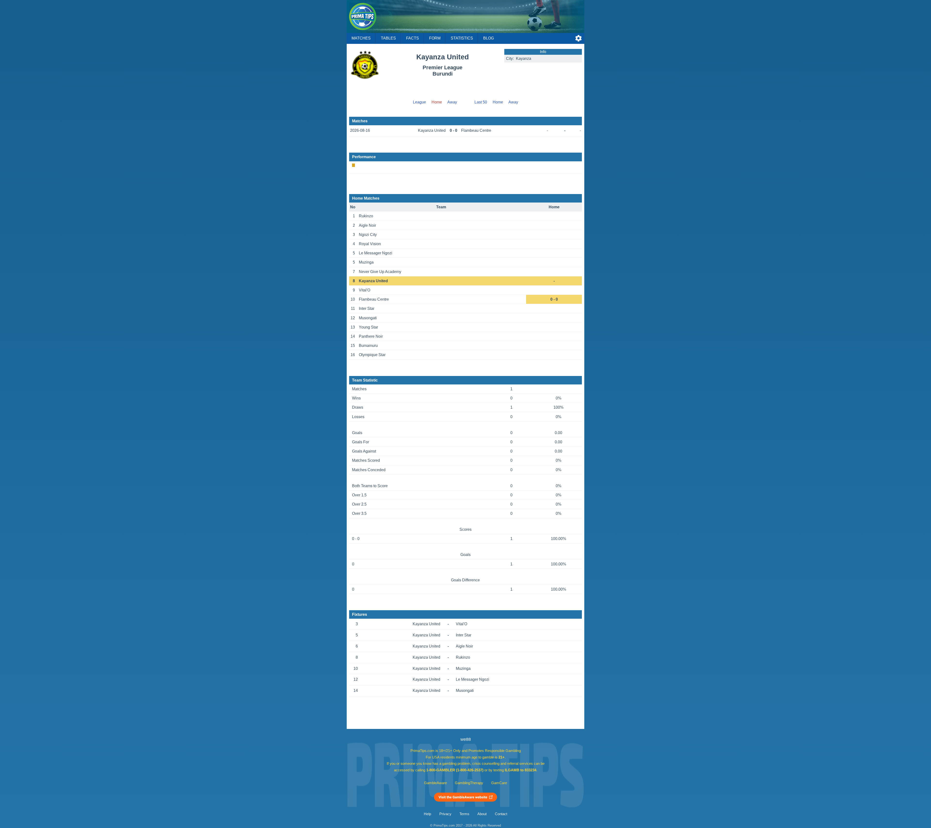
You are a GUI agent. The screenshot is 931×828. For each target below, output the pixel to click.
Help (427, 814)
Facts (412, 38)
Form (435, 38)
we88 (465, 739)
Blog (488, 38)
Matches (361, 38)
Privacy (445, 814)
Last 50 (480, 102)
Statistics (462, 38)
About (482, 814)
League (419, 102)
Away (452, 102)
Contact (501, 814)
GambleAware (435, 783)
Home (498, 102)
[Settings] (578, 38)
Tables (388, 38)
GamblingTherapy (469, 783)
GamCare (499, 783)
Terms (464, 814)
